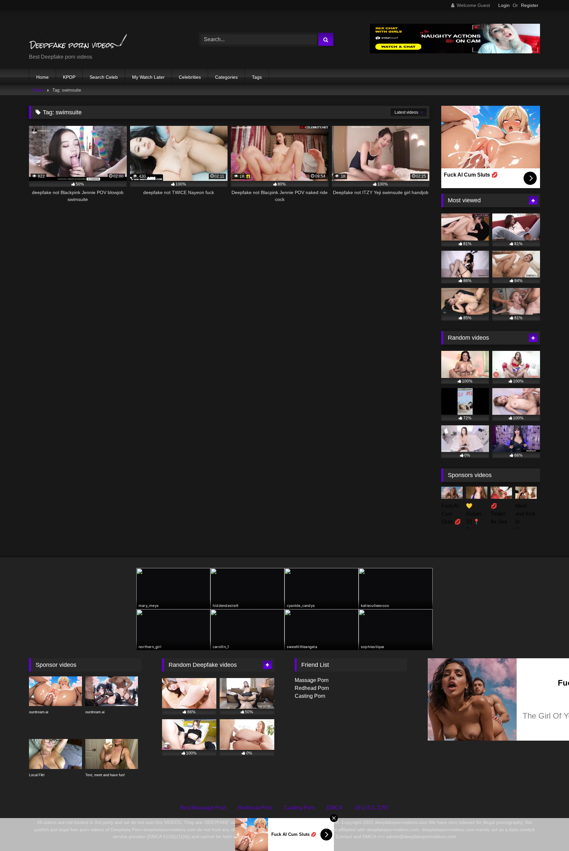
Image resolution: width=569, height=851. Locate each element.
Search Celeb (104, 77)
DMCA (334, 807)
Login (504, 5)
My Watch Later (148, 77)
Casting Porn (310, 696)
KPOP (69, 77)
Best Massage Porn (203, 807)
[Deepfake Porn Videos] (78, 34)
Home (42, 77)
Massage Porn (312, 680)
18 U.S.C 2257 (371, 807)
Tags (257, 77)
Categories (226, 77)
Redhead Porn (312, 688)
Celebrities (190, 77)
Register (529, 5)
